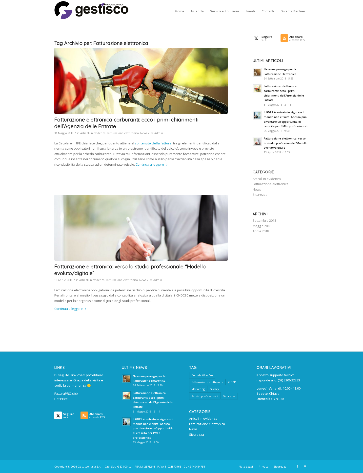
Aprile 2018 (261, 231)
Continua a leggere (150, 164)
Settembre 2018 (264, 220)
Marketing (198, 389)
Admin (158, 133)
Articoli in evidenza (92, 133)
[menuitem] (179, 11)
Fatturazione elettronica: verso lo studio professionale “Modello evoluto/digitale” (285, 143)
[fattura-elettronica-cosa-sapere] (141, 228)
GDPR (232, 382)
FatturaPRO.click (66, 393)
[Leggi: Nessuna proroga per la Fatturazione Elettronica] (257, 72)
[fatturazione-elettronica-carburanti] (141, 81)
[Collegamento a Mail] (305, 466)
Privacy (214, 389)
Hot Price (61, 398)
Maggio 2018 (262, 226)
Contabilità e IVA (202, 375)
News (143, 133)
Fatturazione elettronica (123, 133)
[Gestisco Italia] (91, 11)
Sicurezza (260, 194)
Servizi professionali (204, 396)
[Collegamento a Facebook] (297, 466)
